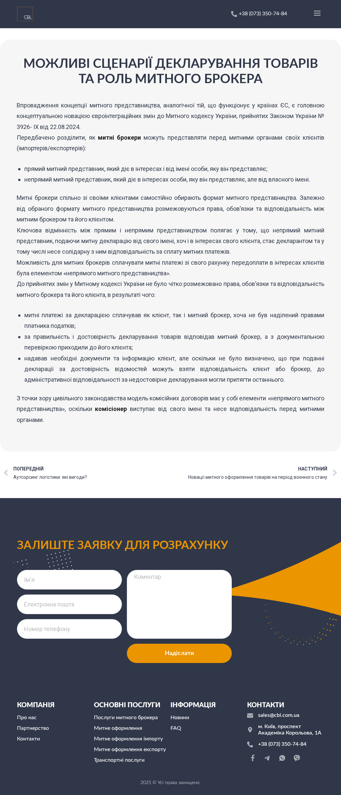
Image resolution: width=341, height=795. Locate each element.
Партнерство (33, 728)
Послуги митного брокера (126, 717)
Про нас (27, 717)
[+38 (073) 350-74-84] (250, 744)
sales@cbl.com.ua (278, 715)
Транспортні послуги (119, 760)
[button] (317, 14)
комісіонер (111, 408)
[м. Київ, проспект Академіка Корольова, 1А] (250, 730)
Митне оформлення (118, 728)
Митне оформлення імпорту (128, 738)
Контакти (28, 738)
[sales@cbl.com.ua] (250, 716)
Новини (179, 717)
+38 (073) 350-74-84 (282, 744)
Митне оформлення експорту (130, 749)
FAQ (175, 728)
